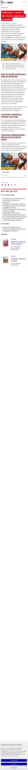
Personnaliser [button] (14, 767)
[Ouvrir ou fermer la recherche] (24, 2)
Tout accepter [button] (14, 760)
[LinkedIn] (8, 185)
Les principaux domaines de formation (13, 218)
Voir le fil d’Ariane (4, 7)
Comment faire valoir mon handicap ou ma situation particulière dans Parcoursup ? (14, 200)
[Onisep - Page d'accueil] (10, 2)
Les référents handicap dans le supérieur (14, 204)
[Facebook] (15, 185)
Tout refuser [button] (14, 764)
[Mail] (5, 185)
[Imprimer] (2, 185)
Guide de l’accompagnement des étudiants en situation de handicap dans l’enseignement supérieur (14, 229)
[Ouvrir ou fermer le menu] (26, 2)
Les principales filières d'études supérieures (15, 216)
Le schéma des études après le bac (12, 220)
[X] (11, 185)
